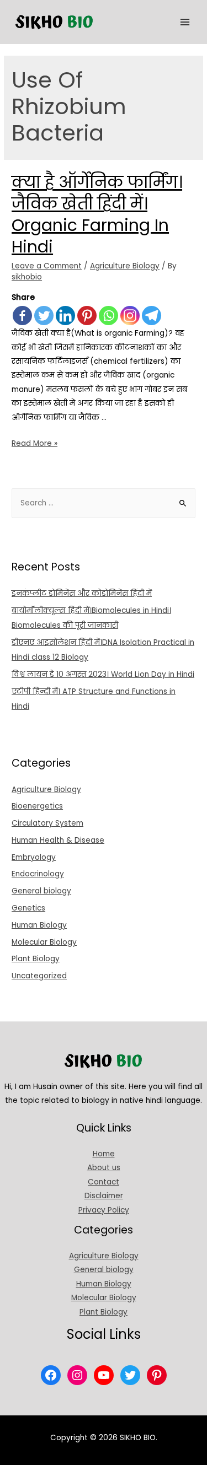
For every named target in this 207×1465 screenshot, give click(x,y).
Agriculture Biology (125, 266)
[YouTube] (104, 1375)
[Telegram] (151, 315)
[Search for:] (103, 503)
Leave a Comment (47, 266)
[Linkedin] (65, 315)
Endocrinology (38, 874)
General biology (41, 891)
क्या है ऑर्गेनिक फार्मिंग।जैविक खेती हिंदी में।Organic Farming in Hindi (97, 214)
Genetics (28, 908)
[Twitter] (44, 315)
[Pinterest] (87, 315)
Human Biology (39, 925)
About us (103, 1167)
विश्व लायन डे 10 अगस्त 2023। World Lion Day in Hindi (103, 674)
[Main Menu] (185, 22)
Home (104, 1154)
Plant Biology (36, 959)
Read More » (34, 443)
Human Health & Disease (58, 840)
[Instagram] (130, 315)
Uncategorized (39, 976)
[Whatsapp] (108, 315)
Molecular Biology (44, 942)
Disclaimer (103, 1196)
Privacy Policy (103, 1210)
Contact (103, 1182)
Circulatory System (47, 823)
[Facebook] (22, 315)
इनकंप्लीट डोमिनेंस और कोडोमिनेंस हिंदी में (82, 593)
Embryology (34, 857)
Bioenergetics (37, 806)
